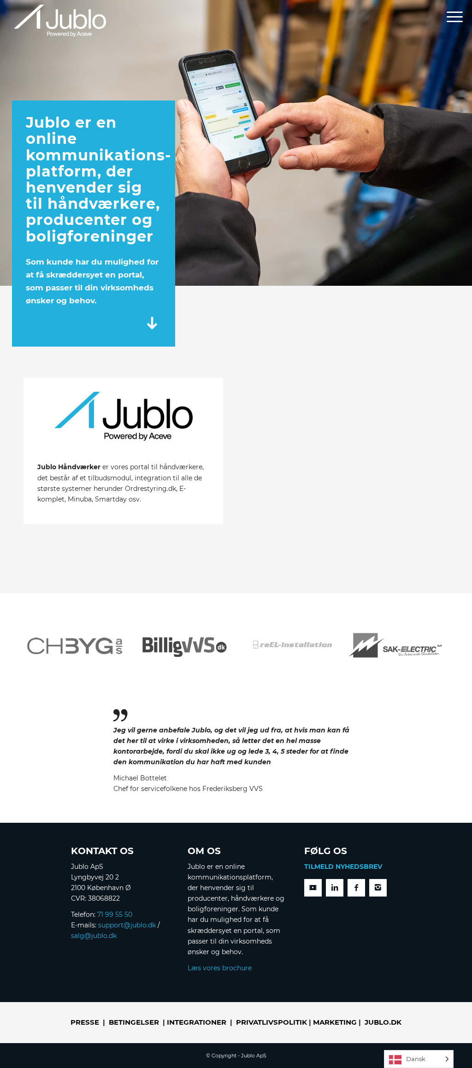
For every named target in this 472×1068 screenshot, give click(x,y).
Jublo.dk (383, 1022)
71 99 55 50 (114, 914)
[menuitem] (452, 18)
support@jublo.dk (127, 925)
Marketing (335, 1022)
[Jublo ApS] (60, 20)
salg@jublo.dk (94, 936)
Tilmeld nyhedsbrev (343, 866)
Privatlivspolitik (271, 1022)
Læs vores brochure (220, 968)
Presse (85, 1022)
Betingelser (134, 1022)
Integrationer (196, 1022)
